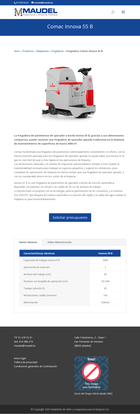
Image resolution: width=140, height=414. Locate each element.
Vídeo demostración (59, 242)
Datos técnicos (28, 242)
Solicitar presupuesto (70, 217)
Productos (28, 51)
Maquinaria (42, 51)
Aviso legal (20, 358)
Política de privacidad (25, 362)
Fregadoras (57, 51)
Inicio (17, 51)
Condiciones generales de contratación (35, 366)
